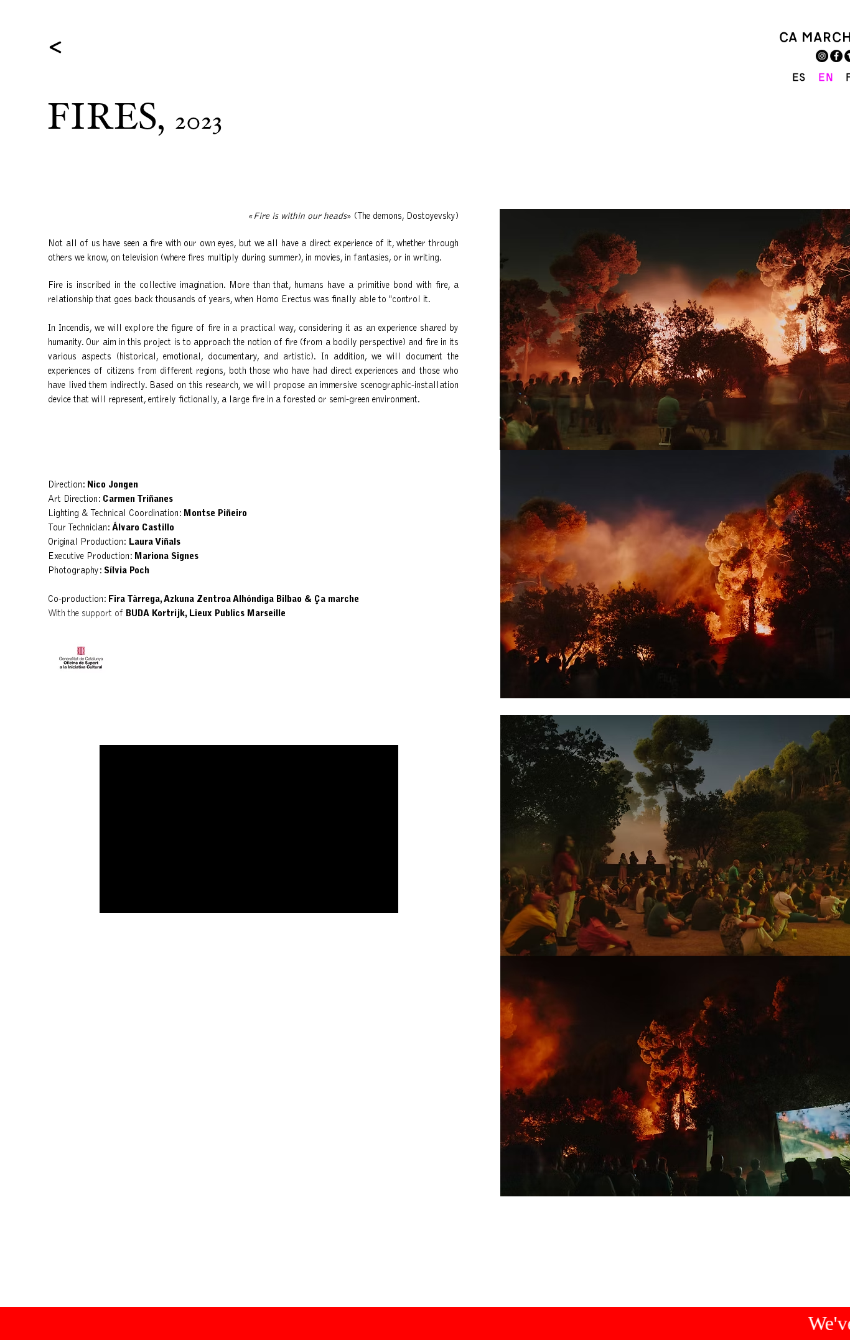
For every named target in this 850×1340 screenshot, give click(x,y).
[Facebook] (836, 56)
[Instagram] (822, 56)
